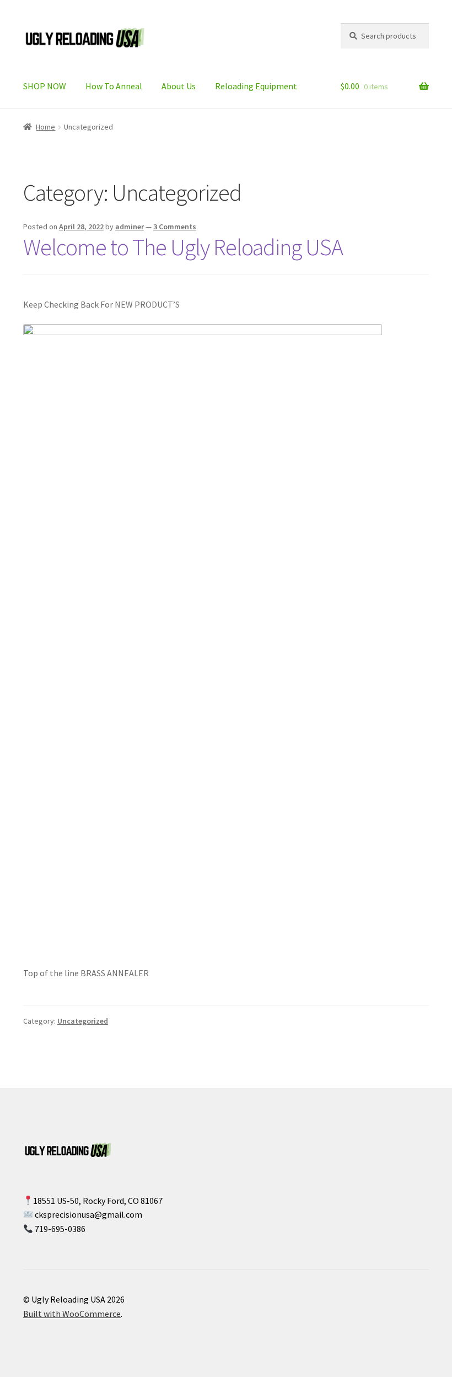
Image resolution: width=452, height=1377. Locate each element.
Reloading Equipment (256, 86)
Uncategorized (82, 1021)
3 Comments (174, 227)
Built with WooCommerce (72, 1313)
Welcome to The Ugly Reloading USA (183, 247)
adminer (129, 227)
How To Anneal (113, 86)
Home (45, 127)
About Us (179, 86)
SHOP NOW (44, 86)
